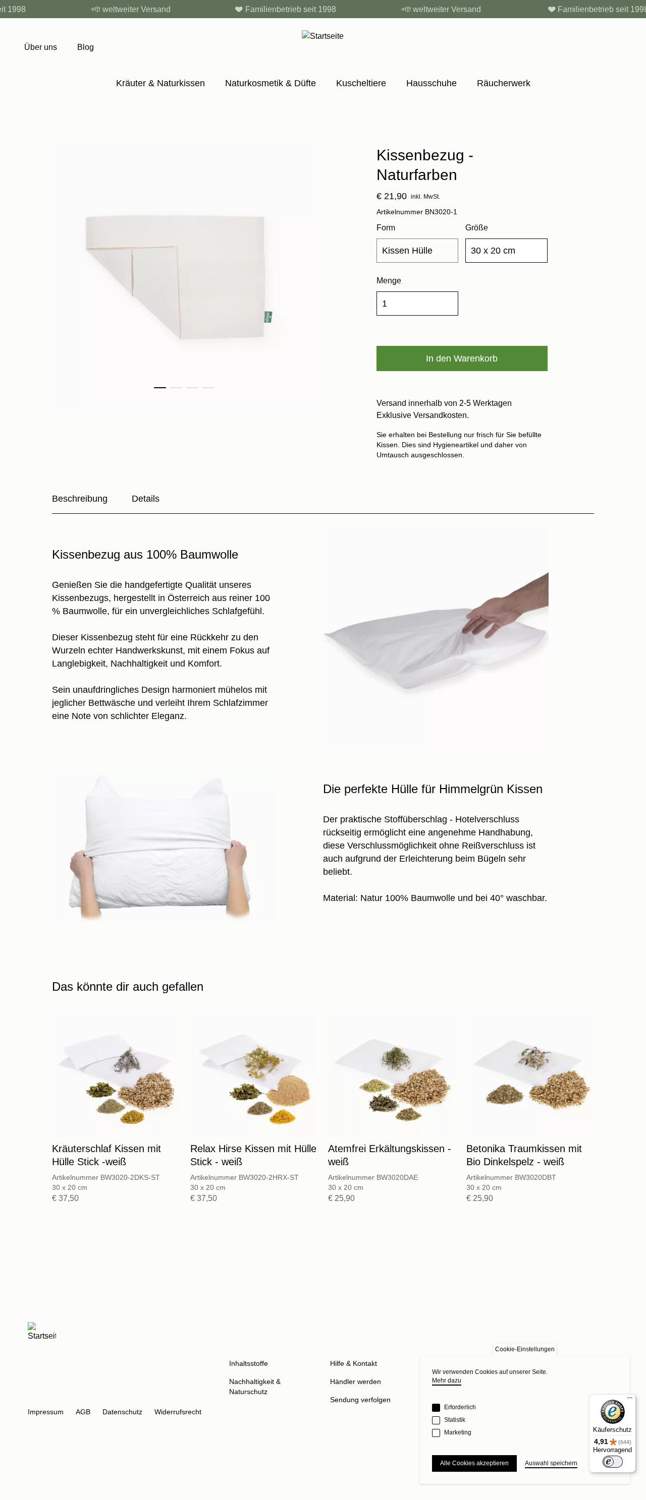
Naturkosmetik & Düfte (270, 83)
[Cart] (617, 47)
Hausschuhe (431, 83)
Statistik (454, 1419)
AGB (83, 1412)
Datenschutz (122, 1412)
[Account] (595, 47)
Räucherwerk (503, 83)
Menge (388, 280)
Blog (85, 47)
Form (385, 227)
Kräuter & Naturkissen (160, 83)
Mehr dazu (446, 1380)
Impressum (46, 1412)
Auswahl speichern (551, 1463)
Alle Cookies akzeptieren (474, 1463)
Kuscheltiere (361, 83)
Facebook (60, 1395)
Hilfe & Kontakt (353, 1363)
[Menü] (630, 1400)
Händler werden (355, 1381)
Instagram (36, 1395)
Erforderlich (460, 1407)
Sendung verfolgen (360, 1400)
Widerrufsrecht (177, 1412)
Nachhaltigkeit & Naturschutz (255, 1386)
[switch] (613, 1462)
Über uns (40, 47)
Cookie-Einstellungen (525, 1349)
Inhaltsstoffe (248, 1363)
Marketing (457, 1432)
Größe (476, 227)
